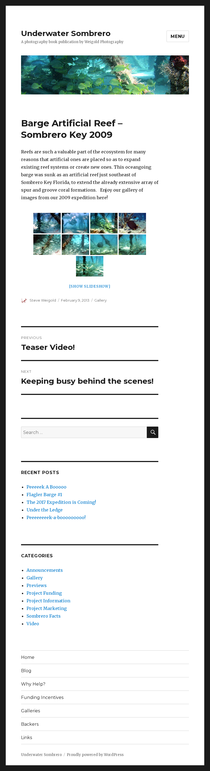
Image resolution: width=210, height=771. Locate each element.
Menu (178, 36)
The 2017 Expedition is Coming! (61, 502)
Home (27, 657)
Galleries (30, 710)
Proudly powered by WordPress (95, 754)
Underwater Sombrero (65, 33)
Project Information (48, 600)
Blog (26, 670)
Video (33, 623)
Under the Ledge (45, 510)
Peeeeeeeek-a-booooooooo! (56, 517)
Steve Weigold (43, 300)
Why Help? (33, 684)
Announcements (45, 570)
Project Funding (44, 593)
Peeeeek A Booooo (46, 487)
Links (26, 737)
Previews (37, 585)
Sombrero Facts (44, 616)
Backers (30, 724)
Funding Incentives (42, 697)
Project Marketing (47, 608)
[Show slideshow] (89, 286)
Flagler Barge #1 (44, 494)
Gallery (100, 300)
